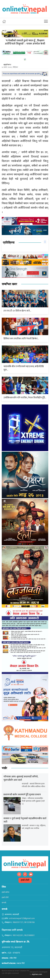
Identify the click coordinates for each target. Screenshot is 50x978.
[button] (46, 21)
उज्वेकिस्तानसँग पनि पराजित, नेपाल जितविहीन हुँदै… (24, 398)
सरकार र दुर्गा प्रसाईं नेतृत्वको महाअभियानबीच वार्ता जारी (24, 820)
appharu (7, 64)
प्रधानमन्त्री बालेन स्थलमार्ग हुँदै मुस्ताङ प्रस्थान (22, 795)
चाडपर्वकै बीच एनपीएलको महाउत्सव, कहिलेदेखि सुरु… (23, 368)
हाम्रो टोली (25, 880)
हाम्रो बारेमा (5, 892)
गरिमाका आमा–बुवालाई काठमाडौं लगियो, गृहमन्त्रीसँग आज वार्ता (20, 778)
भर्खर (4, 768)
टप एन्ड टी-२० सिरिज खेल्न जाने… (17, 311)
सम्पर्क (4, 903)
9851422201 (18, 935)
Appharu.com (37, 974)
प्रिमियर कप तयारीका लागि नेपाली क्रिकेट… (21, 339)
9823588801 (29, 935)
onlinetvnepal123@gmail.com (22, 918)
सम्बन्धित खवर (9, 284)
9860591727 (18, 922)
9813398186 (29, 922)
